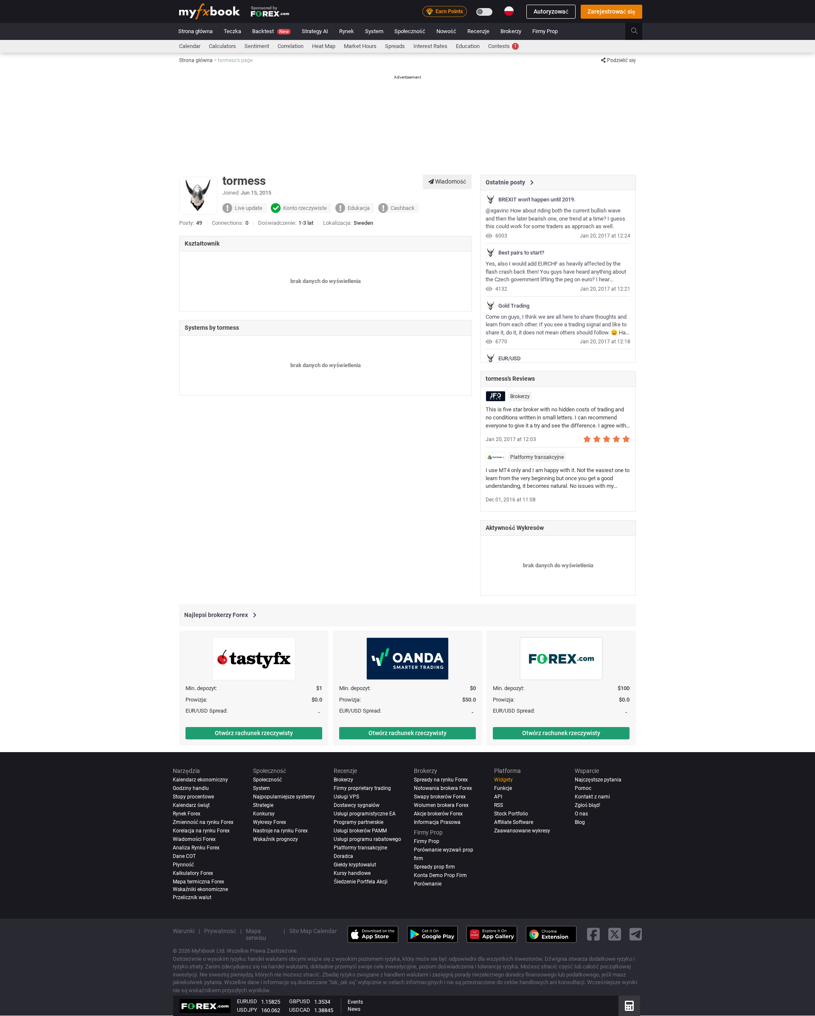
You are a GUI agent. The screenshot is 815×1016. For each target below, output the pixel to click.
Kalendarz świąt (191, 805)
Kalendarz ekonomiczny (200, 780)
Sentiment (256, 46)
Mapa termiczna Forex (198, 882)
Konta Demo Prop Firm (440, 875)
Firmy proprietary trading (362, 788)
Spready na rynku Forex (441, 780)
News (354, 1009)
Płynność (183, 865)
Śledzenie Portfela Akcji (361, 882)
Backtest (270, 31)
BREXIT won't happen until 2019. (537, 200)
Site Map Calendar (313, 931)
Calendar (189, 46)
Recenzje (478, 31)
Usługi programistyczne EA (365, 814)
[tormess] (491, 200)
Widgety (503, 780)
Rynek (346, 31)
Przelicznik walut (192, 897)
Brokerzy (510, 31)
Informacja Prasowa (437, 822)
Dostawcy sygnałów (356, 805)
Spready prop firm (434, 867)
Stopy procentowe (193, 797)
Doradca (343, 856)
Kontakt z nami (592, 797)
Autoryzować (551, 11)
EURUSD (247, 1001)
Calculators (222, 46)
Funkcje (503, 788)
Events (355, 1002)
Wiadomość (450, 181)
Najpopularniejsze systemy (284, 797)
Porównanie (427, 884)
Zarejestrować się (611, 11)
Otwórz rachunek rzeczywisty (254, 733)
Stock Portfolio (511, 814)
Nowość (446, 31)
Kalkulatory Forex (193, 873)
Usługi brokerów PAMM (360, 831)
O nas (581, 814)
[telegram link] (636, 934)
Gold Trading (513, 306)
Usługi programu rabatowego (367, 839)
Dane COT (184, 856)
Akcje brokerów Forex (438, 814)
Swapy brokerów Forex (440, 797)
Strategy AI (315, 31)
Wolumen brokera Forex (441, 805)
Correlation (291, 46)
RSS (498, 805)
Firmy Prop (545, 31)
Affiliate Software (513, 822)
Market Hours (360, 46)
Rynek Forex (186, 814)
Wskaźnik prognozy (275, 839)
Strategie (263, 805)
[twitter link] (614, 934)
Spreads (395, 46)
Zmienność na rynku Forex (203, 822)
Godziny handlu (191, 788)
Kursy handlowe (352, 873)
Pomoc (583, 788)
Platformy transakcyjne (537, 457)
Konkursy (264, 814)
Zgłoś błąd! (587, 805)
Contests (502, 46)
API (498, 797)
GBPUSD (299, 1001)
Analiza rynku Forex (196, 848)
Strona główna (195, 31)
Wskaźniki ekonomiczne (200, 889)
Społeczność (409, 31)
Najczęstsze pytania (598, 780)
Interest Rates (430, 46)
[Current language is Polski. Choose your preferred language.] (509, 11)
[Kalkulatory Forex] (629, 1006)
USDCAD (299, 1010)
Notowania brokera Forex (443, 788)
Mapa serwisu (256, 934)
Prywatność (220, 931)
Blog (580, 822)
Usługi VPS (346, 797)
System (374, 31)
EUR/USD (509, 359)
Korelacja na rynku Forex (201, 831)
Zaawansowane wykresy (522, 831)
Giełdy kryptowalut (355, 865)
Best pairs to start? (521, 253)
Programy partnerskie (358, 822)
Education (468, 46)
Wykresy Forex (269, 822)
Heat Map (323, 46)
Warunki (183, 931)
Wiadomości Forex (194, 839)
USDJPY (247, 1010)
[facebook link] (593, 934)
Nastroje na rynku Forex (280, 831)
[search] (639, 31)
